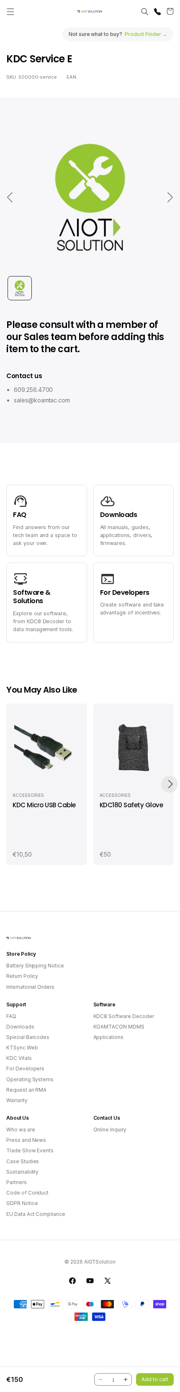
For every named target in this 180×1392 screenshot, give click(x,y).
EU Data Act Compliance (35, 1214)
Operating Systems (30, 1079)
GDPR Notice (22, 1203)
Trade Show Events (30, 1150)
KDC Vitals (19, 1058)
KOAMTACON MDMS (118, 1027)
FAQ (11, 1016)
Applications (108, 1037)
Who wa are (20, 1129)
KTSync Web (22, 1047)
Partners (16, 1182)
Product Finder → (146, 34)
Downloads (20, 1027)
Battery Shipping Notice (35, 965)
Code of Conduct (27, 1193)
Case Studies (22, 1161)
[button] (10, 12)
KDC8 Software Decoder (123, 1016)
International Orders (30, 987)
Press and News (26, 1140)
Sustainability (22, 1172)
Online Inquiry (109, 1129)
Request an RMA (26, 1090)
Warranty (17, 1100)
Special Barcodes (27, 1037)
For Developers (25, 1068)
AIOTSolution (100, 1262)
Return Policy (22, 976)
